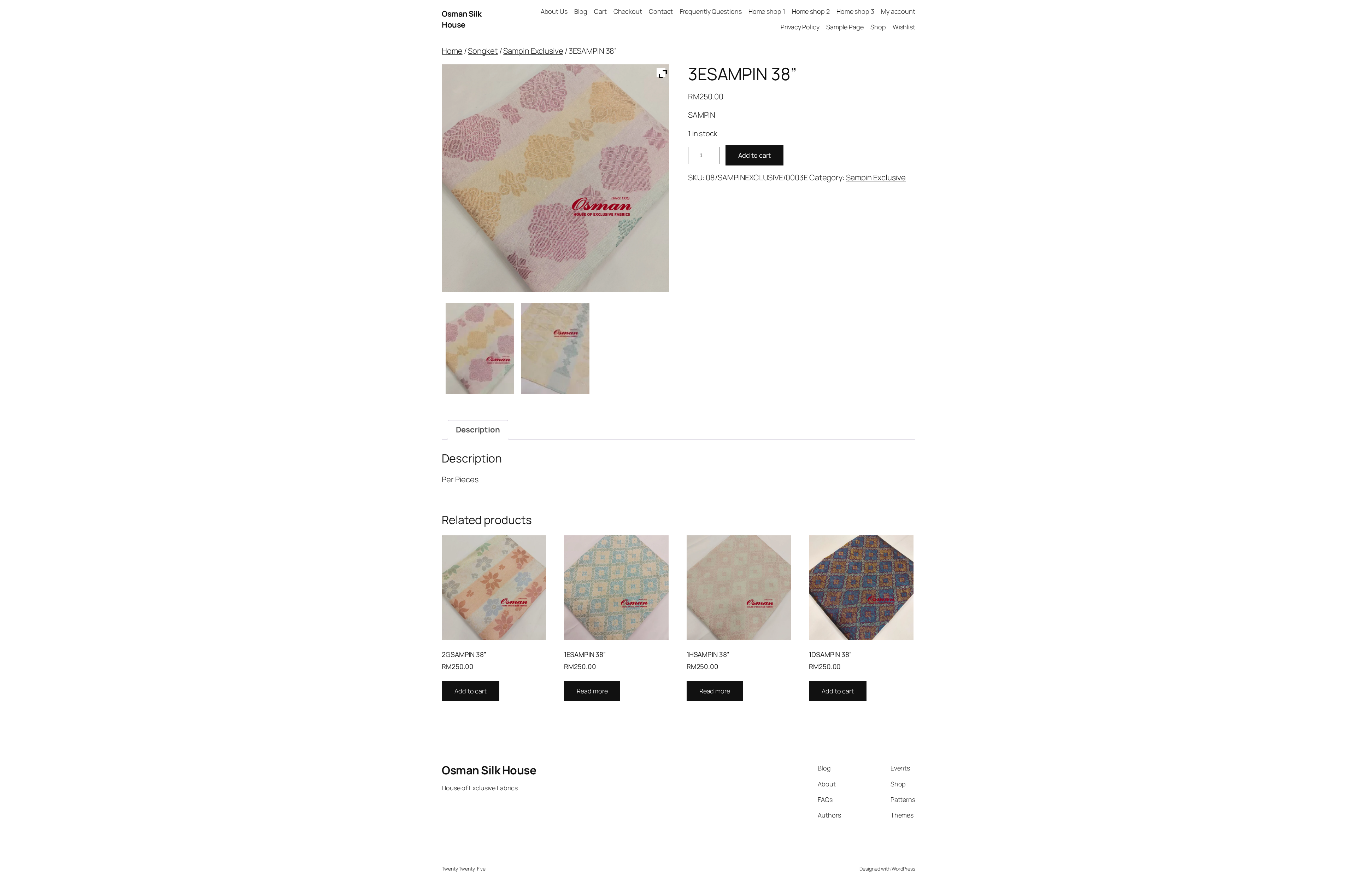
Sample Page (845, 27)
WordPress (903, 868)
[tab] (478, 430)
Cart (600, 11)
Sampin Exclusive (533, 51)
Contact (661, 11)
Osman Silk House (461, 19)
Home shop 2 (811, 11)
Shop (878, 27)
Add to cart (754, 155)
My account (898, 11)
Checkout (627, 11)
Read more (592, 691)
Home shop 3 (855, 11)
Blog (580, 11)
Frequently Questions (711, 11)
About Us (554, 11)
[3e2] (555, 348)
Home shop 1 (766, 11)
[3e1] (480, 348)
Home (452, 51)
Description (478, 429)
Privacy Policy (800, 27)
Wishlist (904, 27)
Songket (483, 51)
